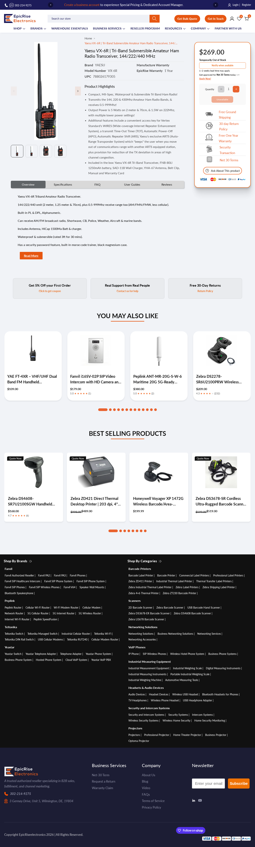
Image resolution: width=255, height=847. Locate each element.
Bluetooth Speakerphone (19, 593)
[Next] (215, 4)
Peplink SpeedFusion (45, 619)
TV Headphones (137, 700)
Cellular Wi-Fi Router (38, 607)
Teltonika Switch (14, 633)
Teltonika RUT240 (77, 639)
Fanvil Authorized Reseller (19, 575)
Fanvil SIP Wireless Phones (44, 587)
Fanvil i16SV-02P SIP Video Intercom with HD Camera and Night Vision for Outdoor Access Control (32, 379)
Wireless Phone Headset (165, 700)
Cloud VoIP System (76, 659)
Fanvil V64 (69, 587)
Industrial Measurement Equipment (148, 668)
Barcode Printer (166, 575)
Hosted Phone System (48, 659)
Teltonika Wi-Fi (102, 633)
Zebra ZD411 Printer (140, 581)
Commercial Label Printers (194, 575)
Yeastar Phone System (98, 653)
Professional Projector (156, 734)
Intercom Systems (202, 714)
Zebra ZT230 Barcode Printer (179, 593)
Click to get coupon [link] (50, 291)
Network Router (14, 613)
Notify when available (222, 65)
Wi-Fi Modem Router (66, 607)
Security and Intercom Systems (146, 714)
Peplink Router (13, 607)
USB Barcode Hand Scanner (203, 607)
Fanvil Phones (77, 575)
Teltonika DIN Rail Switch (19, 639)
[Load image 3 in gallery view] (46, 151)
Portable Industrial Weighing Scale (189, 674)
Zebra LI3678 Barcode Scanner (146, 619)
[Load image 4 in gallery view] (60, 151)
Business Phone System (18, 659)
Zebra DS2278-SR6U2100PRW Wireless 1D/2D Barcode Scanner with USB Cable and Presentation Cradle (157, 379)
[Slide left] (14, 91)
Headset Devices (158, 694)
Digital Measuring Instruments (223, 668)
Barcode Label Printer (140, 575)
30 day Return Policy (229, 126)
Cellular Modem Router (104, 639)
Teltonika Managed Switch (42, 633)
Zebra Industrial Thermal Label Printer (150, 587)
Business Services (107, 28)
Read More (31, 255)
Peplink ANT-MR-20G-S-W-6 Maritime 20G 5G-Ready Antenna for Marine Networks (95, 379)
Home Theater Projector (187, 734)
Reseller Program (145, 28)
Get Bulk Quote (187, 18)
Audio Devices (136, 694)
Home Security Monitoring (209, 720)
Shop (17, 28)
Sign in (104, 5)
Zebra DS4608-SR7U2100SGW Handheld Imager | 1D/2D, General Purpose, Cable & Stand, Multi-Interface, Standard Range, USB (33, 501)
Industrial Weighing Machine (144, 680)
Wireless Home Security (176, 720)
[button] (103, 409)
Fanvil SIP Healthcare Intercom (22, 581)
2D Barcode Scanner (140, 607)
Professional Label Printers (228, 575)
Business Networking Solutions (175, 633)
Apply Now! (205, 78)
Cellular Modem (92, 607)
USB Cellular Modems (50, 639)
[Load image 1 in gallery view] (17, 151)
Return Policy (205, 291)
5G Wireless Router (90, 613)
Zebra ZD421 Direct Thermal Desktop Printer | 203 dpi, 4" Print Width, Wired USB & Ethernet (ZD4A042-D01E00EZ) (94, 501)
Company (198, 28)
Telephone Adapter (71, 653)
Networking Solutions (140, 633)
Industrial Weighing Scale (187, 668)
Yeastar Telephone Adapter (41, 653)
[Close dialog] (246, 775)
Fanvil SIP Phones (15, 587)
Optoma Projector (138, 740)
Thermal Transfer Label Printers (214, 581)
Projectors (134, 734)
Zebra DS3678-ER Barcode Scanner (149, 613)
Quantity (209, 89)
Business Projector (215, 734)
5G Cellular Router (38, 613)
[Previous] (50, 4)
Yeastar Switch (13, 653)
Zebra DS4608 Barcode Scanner (192, 613)
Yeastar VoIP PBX (101, 659)
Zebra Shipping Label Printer (219, 587)
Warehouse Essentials (69, 28)
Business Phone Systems (222, 653)
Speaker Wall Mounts (92, 587)
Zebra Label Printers (187, 587)
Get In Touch (215, 18)
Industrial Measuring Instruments (147, 674)
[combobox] (104, 19)
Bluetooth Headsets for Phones (220, 694)
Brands (36, 28)
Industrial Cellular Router (76, 633)
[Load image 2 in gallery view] (31, 151)
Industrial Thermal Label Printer (174, 581)
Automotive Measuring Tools (181, 680)
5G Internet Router (63, 613)
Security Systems (178, 714)
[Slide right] (78, 91)
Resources (173, 28)
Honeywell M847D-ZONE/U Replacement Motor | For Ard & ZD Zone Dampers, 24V (221, 379)
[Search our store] (155, 19)
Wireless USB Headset (185, 694)
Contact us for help (127, 291)
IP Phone (133, 653)
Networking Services (209, 633)
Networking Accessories (142, 639)
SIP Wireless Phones (154, 653)
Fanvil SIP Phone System (58, 581)
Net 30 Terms (229, 160)
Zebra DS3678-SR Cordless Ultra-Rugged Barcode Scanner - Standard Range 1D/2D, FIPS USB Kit (221, 501)
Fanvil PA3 (60, 575)
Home (88, 38)
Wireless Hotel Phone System (187, 653)
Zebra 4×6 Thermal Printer (143, 593)
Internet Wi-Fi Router (17, 619)
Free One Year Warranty (228, 138)
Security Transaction (227, 150)
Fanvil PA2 (44, 575)
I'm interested (142, 829)
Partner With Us (228, 28)
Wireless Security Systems (143, 720)
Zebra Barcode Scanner (169, 607)
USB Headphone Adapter (197, 700)
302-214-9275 (20, 794)
